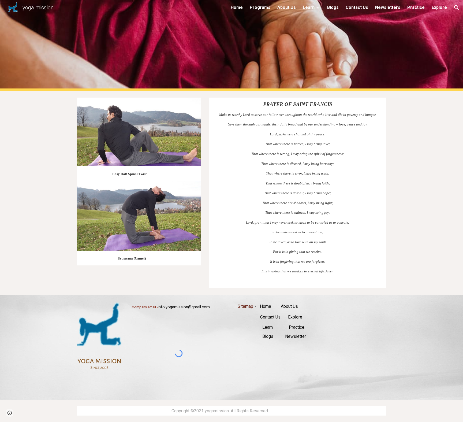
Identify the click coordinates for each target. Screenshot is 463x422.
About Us (289, 306)
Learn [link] (309, 7)
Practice (296, 327)
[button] (456, 7)
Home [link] (237, 7)
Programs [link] (260, 7)
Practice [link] (416, 7)
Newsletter (295, 336)
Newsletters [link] (387, 7)
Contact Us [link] (357, 7)
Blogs (268, 336)
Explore (295, 317)
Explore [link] (439, 7)
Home (266, 306)
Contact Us (270, 317)
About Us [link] (286, 7)
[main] (139, 173)
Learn (267, 327)
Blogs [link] (333, 7)
